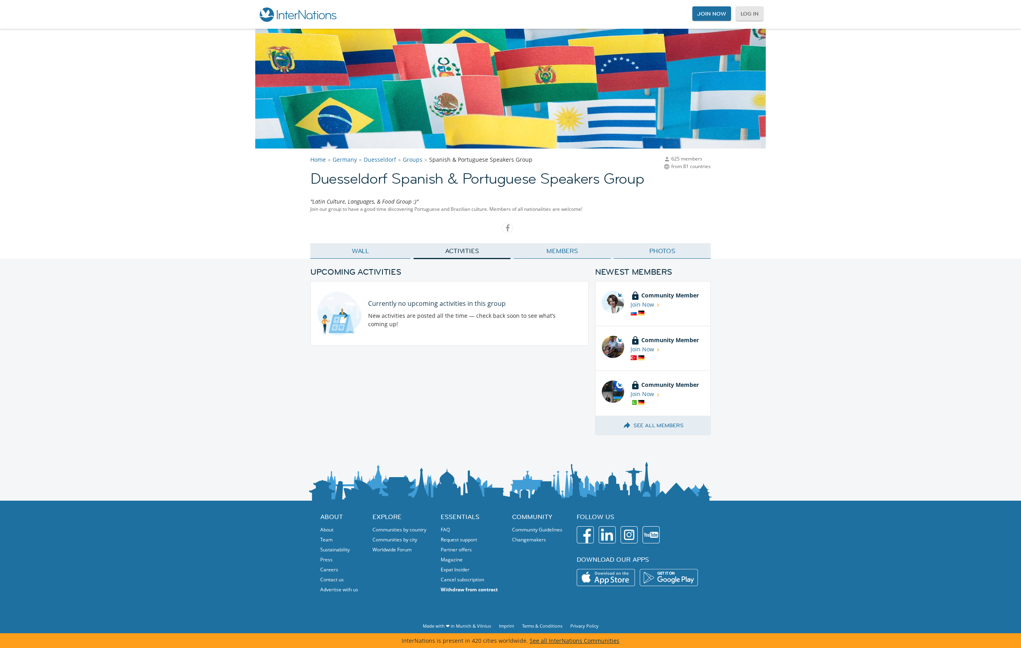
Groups (412, 159)
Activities (462, 251)
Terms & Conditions (542, 626)
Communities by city (395, 539)
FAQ (445, 529)
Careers (329, 569)
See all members (658, 425)
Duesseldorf (380, 159)
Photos (662, 251)
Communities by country (399, 529)
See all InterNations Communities (574, 640)
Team (326, 539)
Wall (360, 251)
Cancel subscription (462, 579)
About (326, 529)
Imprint (506, 626)
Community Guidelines (537, 529)
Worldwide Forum (392, 549)
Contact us (332, 579)
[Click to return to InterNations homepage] (297, 14)
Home (318, 159)
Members (562, 251)
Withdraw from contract (469, 589)
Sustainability (335, 549)
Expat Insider (455, 569)
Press (326, 559)
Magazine (452, 559)
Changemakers (529, 539)
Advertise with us (339, 589)
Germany (345, 159)
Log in (750, 13)
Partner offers (456, 549)
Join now (711, 13)
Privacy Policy (584, 626)
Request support (459, 539)
